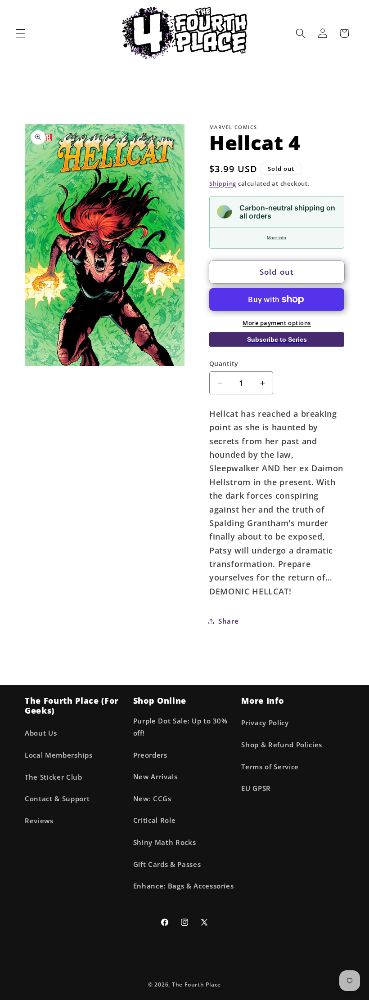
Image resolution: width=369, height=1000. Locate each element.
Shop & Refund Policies (281, 745)
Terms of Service (270, 767)
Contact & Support (57, 799)
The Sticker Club (53, 777)
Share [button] (228, 621)
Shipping (222, 183)
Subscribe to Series (277, 339)
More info (276, 237)
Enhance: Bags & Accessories (183, 886)
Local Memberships (58, 755)
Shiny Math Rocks (164, 842)
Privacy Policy (264, 723)
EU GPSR (256, 788)
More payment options (277, 323)
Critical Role (154, 820)
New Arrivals (155, 776)
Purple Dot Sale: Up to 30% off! (180, 727)
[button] (21, 33)
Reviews (39, 821)
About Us (41, 733)
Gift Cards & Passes (167, 864)
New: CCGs (152, 799)
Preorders (150, 755)
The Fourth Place (196, 984)
